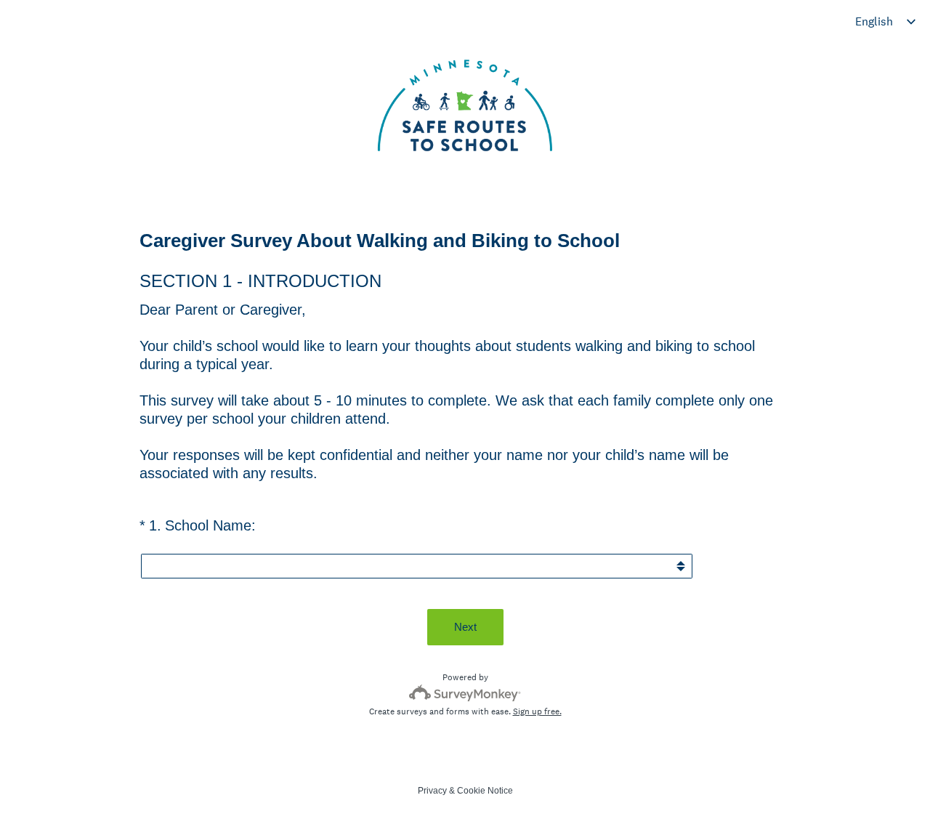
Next (465, 627)
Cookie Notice (485, 791)
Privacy (432, 791)
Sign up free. (537, 711)
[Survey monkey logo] (465, 693)
